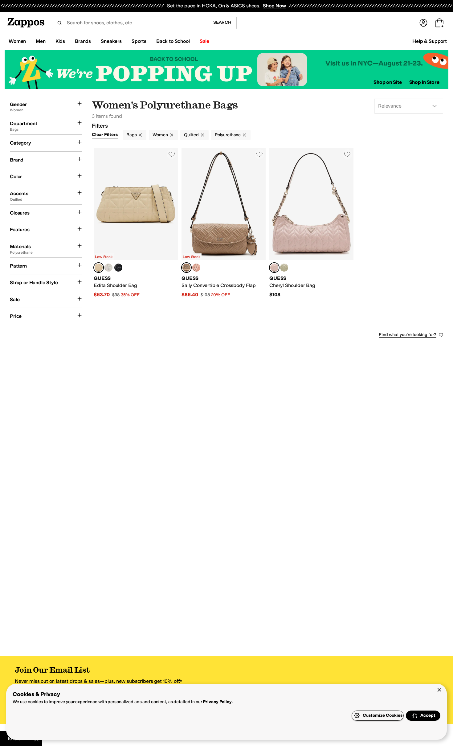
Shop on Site (387, 82)
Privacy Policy (217, 701)
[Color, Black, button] (118, 268)
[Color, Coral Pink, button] (196, 268)
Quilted (191, 134)
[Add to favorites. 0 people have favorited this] (172, 154)
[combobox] (130, 23)
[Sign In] (423, 23)
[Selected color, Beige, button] (186, 268)
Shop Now (274, 6)
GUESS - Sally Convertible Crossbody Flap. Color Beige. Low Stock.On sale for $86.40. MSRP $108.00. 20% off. (224, 223)
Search (222, 22)
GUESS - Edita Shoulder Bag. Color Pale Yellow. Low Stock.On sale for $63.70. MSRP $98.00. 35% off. (136, 223)
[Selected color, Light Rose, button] (274, 268)
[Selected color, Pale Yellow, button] (99, 268)
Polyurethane (228, 134)
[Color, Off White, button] (108, 268)
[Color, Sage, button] (284, 268)
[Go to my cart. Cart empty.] (439, 23)
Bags (131, 134)
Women (160, 134)
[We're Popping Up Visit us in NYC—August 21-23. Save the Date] (226, 69)
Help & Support (429, 41)
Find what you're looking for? (407, 334)
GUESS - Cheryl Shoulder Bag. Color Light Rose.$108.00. (311, 223)
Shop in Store (424, 82)
